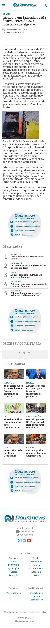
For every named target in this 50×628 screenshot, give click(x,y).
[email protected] (25, 528)
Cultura (13, 561)
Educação (13, 575)
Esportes (13, 558)
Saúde (36, 575)
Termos (36, 596)
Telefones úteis (13, 593)
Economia (36, 572)
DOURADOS (13, 565)
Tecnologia (36, 561)
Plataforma (20, 621)
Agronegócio (13, 568)
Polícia (36, 565)
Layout (21, 618)
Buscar (44, 5)
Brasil (14, 572)
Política (36, 558)
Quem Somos (36, 593)
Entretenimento (36, 568)
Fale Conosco (36, 600)
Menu (4, 5)
